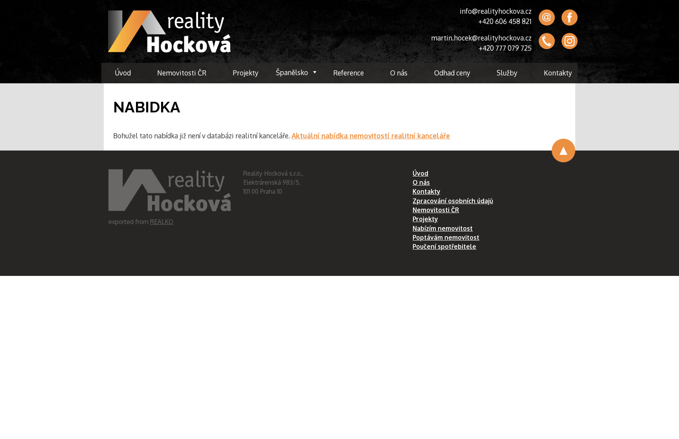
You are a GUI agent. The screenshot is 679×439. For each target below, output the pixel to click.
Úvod (123, 72)
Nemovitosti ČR (181, 72)
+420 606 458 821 (505, 21)
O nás (398, 72)
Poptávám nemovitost (446, 237)
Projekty (246, 72)
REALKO (161, 222)
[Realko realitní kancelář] (169, 31)
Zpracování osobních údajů (453, 201)
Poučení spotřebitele (444, 246)
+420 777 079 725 (505, 48)
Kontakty (558, 72)
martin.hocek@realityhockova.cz (481, 37)
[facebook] (570, 17)
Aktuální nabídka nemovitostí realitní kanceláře (371, 135)
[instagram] (570, 41)
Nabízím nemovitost (443, 228)
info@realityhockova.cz (496, 11)
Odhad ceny (452, 72)
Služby (507, 72)
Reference (348, 72)
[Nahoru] (563, 150)
